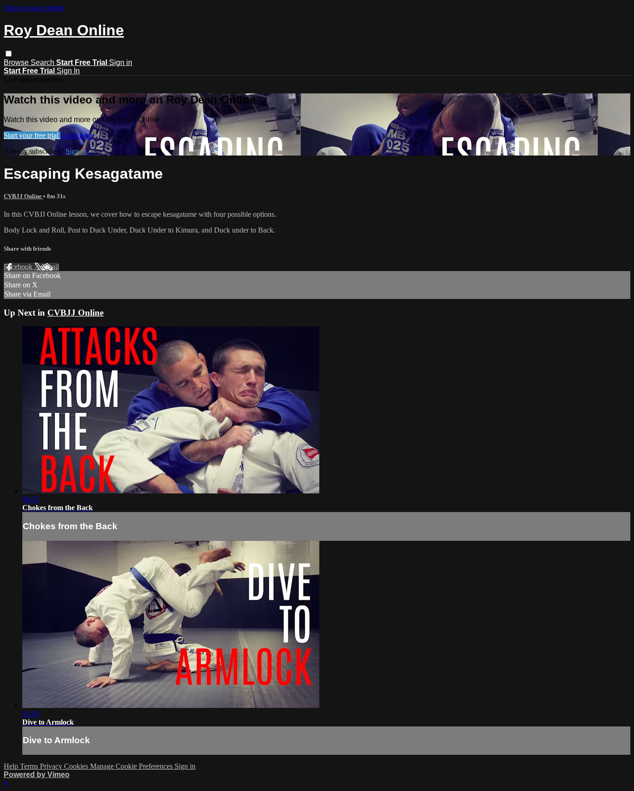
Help (12, 766)
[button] (9, 54)
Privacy (52, 766)
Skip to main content (34, 8)
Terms (30, 766)
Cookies (77, 766)
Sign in (120, 62)
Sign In (68, 71)
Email (50, 267)
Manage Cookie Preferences (132, 766)
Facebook (19, 267)
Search (43, 62)
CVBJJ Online (23, 196)
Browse (17, 62)
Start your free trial (32, 135)
